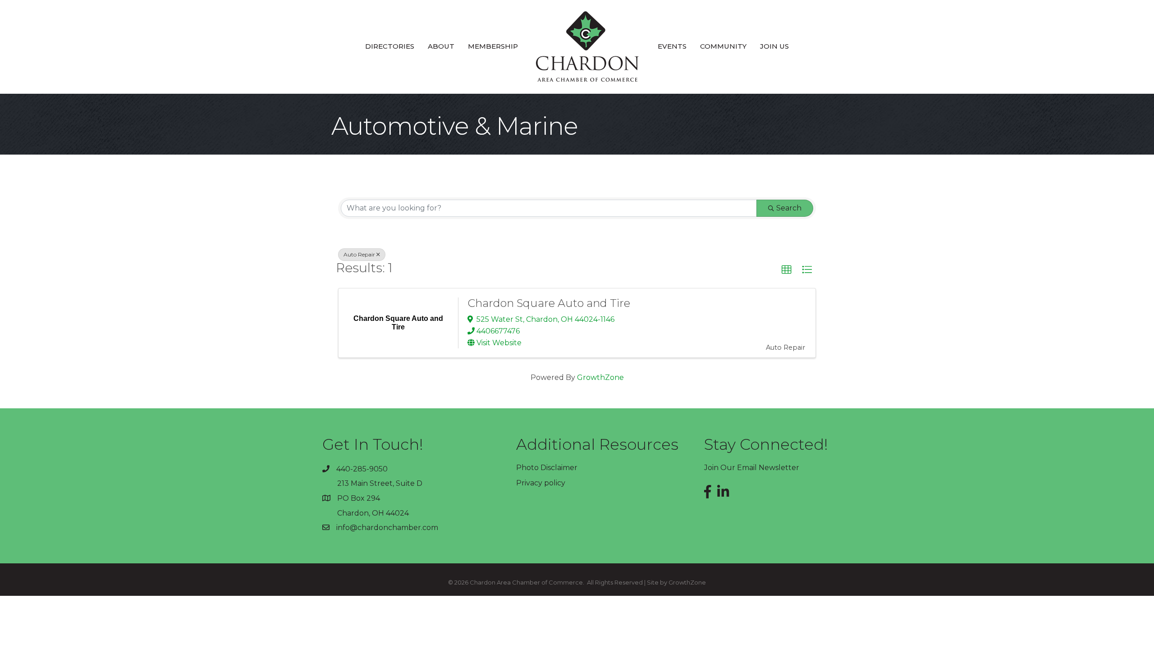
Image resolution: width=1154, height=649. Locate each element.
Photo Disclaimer (546, 467)
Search (788, 208)
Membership (493, 46)
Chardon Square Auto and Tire (548, 303)
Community (723, 46)
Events (672, 46)
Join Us (774, 46)
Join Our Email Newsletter (751, 467)
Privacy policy (540, 483)
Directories (389, 46)
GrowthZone (600, 377)
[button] (787, 270)
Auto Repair (359, 254)
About (441, 46)
